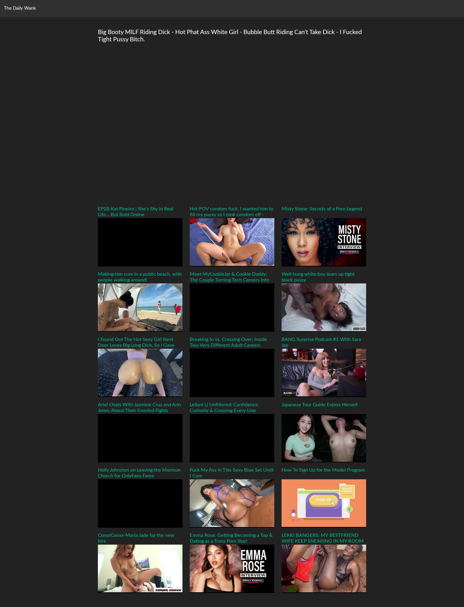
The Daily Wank (20, 8)
